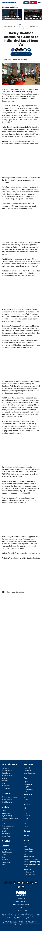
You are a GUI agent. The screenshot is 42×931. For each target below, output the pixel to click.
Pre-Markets (6, 833)
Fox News (27, 867)
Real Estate (28, 764)
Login (26, 2)
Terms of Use (28, 849)
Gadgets (26, 787)
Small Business (7, 802)
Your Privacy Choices (22, 904)
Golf (25, 823)
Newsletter (36, 882)
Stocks (4, 811)
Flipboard (23, 882)
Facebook (13, 50)
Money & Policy (7, 799)
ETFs (3, 823)
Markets (5, 807)
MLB (25, 813)
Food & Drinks (6, 862)
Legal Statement (29, 918)
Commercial (28, 770)
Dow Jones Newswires (20, 59)
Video (26, 835)
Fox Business (9, 2)
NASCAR (27, 816)
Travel (4, 854)
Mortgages (5, 768)
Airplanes (5, 859)
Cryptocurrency (7, 816)
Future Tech (28, 794)
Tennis (26, 826)
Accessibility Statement (32, 864)
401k (3, 783)
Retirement (5, 786)
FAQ (25, 854)
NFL (25, 808)
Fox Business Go (29, 872)
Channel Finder (29, 844)
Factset (20, 916)
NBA (25, 811)
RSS (31, 882)
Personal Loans (7, 775)
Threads (21, 50)
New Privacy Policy (21, 901)
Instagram (14, 882)
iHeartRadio (23, 887)
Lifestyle (5, 846)
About (26, 840)
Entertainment (7, 849)
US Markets (6, 813)
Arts (3, 865)
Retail (4, 831)
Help (21, 907)
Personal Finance (9, 764)
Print (25, 50)
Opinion (27, 831)
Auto (20, 24)
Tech (26, 778)
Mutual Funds (6, 836)
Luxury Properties (30, 773)
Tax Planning (6, 788)
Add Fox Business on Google (21, 54)
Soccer (26, 821)
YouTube (19, 882)
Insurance (5, 781)
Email (29, 50)
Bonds (4, 821)
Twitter (17, 50)
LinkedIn (27, 882)
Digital (26, 782)
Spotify (19, 887)
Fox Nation (27, 869)
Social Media (28, 784)
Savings (4, 778)
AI (24, 797)
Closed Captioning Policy (32, 862)
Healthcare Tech (29, 792)
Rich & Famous (7, 852)
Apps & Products (29, 874)
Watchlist (6, 841)
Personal (27, 768)
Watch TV (33, 2)
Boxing (26, 818)
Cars (3, 857)
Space (26, 799)
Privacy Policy (28, 851)
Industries (5, 828)
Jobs (25, 846)
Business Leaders (8, 826)
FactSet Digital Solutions (16, 918)
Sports (27, 804)
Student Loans (7, 770)
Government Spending (9, 797)
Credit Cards (6, 773)
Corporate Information (31, 859)
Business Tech (28, 789)
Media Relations (29, 857)
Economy (6, 793)
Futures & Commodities (10, 818)
